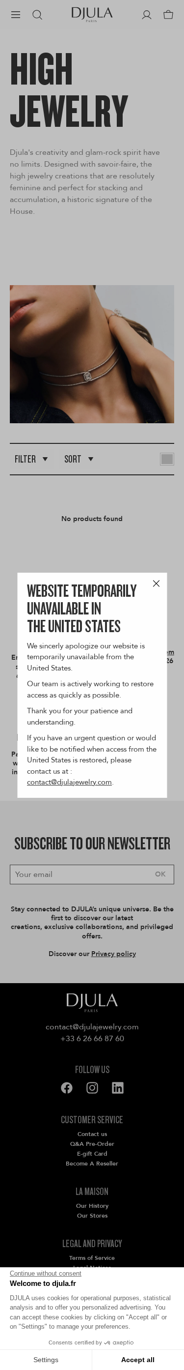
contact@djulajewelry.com (69, 782)
